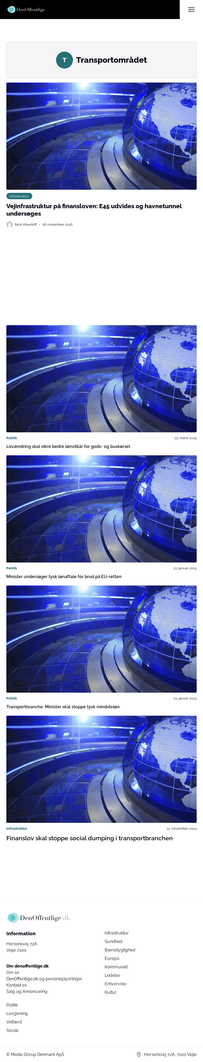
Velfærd (14, 1021)
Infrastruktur (19, 196)
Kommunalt (116, 966)
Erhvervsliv (115, 983)
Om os (12, 972)
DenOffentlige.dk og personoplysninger (44, 978)
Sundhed (113, 941)
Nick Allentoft (26, 224)
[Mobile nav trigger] (191, 9)
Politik (11, 438)
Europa (112, 958)
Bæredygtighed (120, 949)
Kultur (111, 992)
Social (12, 1030)
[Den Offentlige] (93, 9)
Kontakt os (16, 985)
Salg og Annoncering (26, 991)
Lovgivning (17, 1013)
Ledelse (112, 975)
